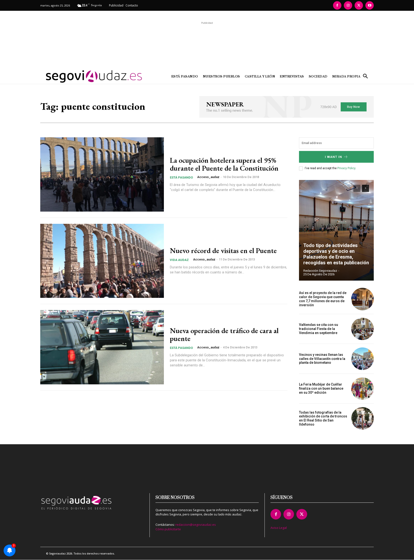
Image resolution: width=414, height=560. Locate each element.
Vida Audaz (179, 260)
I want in (333, 157)
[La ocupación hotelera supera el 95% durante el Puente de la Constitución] (102, 174)
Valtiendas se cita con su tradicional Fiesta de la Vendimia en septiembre (318, 329)
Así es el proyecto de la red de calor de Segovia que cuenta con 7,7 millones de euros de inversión (322, 299)
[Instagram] (348, 5)
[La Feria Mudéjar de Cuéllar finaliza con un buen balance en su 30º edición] (362, 388)
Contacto (132, 5)
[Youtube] (369, 5)
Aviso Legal (278, 527)
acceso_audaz (208, 177)
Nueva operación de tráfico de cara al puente (224, 334)
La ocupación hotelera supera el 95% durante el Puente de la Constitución (224, 164)
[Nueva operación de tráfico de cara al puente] (102, 347)
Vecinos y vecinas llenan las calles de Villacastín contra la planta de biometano (322, 359)
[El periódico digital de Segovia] (82, 76)
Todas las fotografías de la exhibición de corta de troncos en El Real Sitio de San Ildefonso (323, 418)
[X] (359, 5)
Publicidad (116, 5)
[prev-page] (356, 188)
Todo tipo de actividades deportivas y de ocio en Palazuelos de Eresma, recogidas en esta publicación (336, 254)
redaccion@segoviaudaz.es (195, 524)
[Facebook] (337, 5)
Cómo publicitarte (168, 529)
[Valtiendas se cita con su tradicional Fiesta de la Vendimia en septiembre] (362, 329)
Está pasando (181, 177)
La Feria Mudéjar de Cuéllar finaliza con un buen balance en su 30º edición (321, 388)
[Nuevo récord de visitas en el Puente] (102, 261)
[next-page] (365, 188)
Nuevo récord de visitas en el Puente (223, 250)
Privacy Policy (346, 168)
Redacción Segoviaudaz (320, 270)
